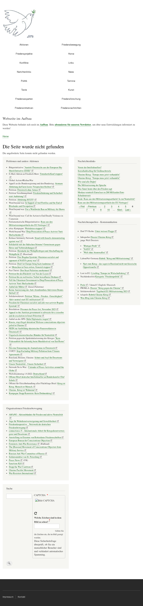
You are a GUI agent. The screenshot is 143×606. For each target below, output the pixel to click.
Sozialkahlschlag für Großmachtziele (94, 170)
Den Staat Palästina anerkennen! (34, 270)
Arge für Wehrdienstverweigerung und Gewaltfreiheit (32, 421)
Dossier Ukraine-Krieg (101, 237)
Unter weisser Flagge (104, 231)
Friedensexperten (24, 98)
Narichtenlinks (24, 71)
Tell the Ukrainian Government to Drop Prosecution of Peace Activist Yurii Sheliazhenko (36, 282)
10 (108, 209)
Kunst (71, 89)
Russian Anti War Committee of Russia (26, 453)
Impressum (8, 596)
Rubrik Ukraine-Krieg (98, 294)
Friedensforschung (71, 98)
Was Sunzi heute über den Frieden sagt (95, 188)
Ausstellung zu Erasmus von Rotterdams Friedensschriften (35, 437)
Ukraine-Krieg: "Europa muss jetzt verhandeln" (99, 174)
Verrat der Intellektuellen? (89, 167)
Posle (82, 284)
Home (71, 53)
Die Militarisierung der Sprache (92, 185)
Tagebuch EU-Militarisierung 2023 (111, 291)
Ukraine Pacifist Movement (21, 470)
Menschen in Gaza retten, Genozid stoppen (31, 267)
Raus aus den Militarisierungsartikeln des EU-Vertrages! (30, 223)
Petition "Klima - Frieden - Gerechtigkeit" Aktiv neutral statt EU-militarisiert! (36, 298)
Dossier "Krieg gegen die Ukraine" (105, 288)
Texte (24, 89)
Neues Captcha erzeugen (35, 513)
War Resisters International (21, 473)
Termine (71, 80)
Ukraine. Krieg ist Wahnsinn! (22, 389)
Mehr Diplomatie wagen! (37, 319)
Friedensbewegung (71, 44)
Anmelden (134, 3)
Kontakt (21, 596)
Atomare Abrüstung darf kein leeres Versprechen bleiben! (36, 185)
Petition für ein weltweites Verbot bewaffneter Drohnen (33, 277)
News (71, 71)
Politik (24, 80)
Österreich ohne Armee (27, 189)
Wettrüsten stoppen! (34, 228)
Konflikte (24, 62)
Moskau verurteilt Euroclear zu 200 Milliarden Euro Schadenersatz (101, 194)
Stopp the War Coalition (20, 466)
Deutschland (38, 373)
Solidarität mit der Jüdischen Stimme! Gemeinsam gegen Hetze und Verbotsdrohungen (34, 246)
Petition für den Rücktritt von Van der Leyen (28, 273)
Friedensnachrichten (71, 107)
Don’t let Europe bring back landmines (34, 263)
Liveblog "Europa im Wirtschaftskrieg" (108, 273)
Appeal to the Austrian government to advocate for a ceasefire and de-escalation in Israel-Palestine (36, 314)
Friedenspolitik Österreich (62, 10)
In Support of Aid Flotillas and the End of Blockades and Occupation (35, 204)
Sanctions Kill (15, 463)
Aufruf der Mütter (17, 286)
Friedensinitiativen (24, 107)
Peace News (14, 460)
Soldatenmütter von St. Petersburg (24, 456)
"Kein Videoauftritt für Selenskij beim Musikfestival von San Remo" (37, 340)
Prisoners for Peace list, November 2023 (38, 309)
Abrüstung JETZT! (25, 199)
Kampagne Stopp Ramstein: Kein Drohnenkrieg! (30, 393)
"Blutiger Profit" (90, 245)
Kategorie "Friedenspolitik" (107, 276)
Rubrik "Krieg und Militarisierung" (114, 258)
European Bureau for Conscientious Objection (29, 440)
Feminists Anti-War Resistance (23, 443)
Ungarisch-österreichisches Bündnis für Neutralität (31, 335)
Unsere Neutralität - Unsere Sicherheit (26, 364)
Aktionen (24, 44)
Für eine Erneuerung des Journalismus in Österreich (32, 347)
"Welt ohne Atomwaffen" (94, 252)
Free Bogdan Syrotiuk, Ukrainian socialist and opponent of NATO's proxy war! (34, 259)
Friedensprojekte (24, 53)
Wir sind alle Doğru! (87, 181)
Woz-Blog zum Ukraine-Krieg (93, 297)
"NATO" (87, 249)
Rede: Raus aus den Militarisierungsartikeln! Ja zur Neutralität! (106, 198)
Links (71, 62)
